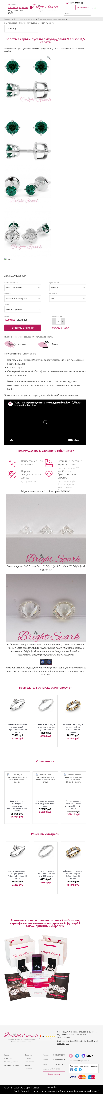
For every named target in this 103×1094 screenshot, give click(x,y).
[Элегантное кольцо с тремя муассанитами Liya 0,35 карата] (46, 705)
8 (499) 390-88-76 (75, 3)
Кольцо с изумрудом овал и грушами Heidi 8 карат (45, 803)
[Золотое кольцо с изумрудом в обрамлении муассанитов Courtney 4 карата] (17, 785)
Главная (7, 19)
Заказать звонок (83, 7)
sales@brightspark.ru (18, 7)
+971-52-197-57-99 (58, 1064)
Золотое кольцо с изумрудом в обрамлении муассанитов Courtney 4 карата (17, 806)
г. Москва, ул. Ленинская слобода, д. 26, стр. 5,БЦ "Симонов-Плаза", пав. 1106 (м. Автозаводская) (77, 1034)
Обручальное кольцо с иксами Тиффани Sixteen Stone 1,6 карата (73, 728)
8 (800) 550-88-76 (59, 1060)
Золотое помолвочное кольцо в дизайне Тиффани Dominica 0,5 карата (17, 728)
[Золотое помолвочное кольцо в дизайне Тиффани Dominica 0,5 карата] (17, 705)
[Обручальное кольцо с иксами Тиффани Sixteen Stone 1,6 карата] (73, 705)
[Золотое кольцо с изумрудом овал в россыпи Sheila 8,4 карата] (73, 785)
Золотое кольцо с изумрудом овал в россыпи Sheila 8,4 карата (73, 804)
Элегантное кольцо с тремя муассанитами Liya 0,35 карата (46, 727)
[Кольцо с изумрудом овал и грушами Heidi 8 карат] (45, 785)
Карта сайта (52, 1087)
